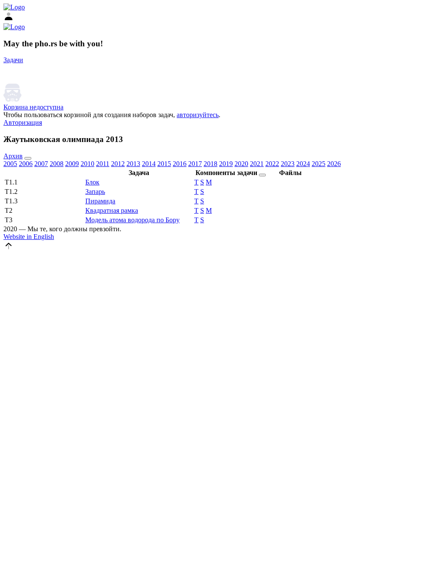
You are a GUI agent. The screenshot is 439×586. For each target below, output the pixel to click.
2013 (133, 163)
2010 (87, 163)
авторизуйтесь (198, 114)
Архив (13, 156)
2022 (272, 163)
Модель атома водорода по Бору (132, 220)
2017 (195, 163)
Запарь (95, 191)
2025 (318, 163)
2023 (288, 163)
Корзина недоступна (33, 107)
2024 (303, 163)
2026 (334, 163)
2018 (210, 163)
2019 (226, 163)
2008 (56, 163)
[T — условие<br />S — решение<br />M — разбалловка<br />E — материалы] (262, 175)
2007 (41, 163)
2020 (241, 163)
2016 (179, 163)
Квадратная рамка (111, 210)
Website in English (28, 236)
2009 (72, 163)
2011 (102, 163)
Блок (92, 182)
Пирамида (100, 201)
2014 (149, 163)
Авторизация (22, 122)
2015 (164, 163)
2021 (257, 163)
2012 (118, 163)
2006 (26, 163)
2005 (10, 163)
